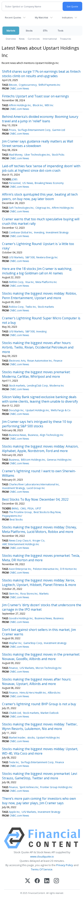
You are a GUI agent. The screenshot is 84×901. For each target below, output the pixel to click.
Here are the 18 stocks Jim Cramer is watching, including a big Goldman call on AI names (37, 270)
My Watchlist (41, 17)
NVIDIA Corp (16, 282)
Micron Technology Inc (49, 668)
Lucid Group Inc (36, 488)
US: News (27, 183)
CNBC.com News (19, 88)
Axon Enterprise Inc (20, 569)
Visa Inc (29, 282)
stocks (31, 737)
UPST (38, 508)
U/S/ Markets (16, 257)
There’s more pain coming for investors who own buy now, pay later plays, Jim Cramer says (39, 800)
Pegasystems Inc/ (12, 516)
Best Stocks (16, 519)
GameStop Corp (32, 643)
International (50, 38)
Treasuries (65, 38)
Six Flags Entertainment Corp (34, 130)
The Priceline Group (20, 512)
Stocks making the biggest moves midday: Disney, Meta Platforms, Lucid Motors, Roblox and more (39, 529)
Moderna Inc (57, 385)
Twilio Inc (30, 307)
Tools (60, 30)
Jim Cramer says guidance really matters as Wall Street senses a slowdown (37, 143)
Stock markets (46, 307)
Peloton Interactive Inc (46, 569)
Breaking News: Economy (49, 183)
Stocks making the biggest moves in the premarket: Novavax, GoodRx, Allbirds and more (41, 656)
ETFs (45, 30)
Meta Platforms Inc (46, 282)
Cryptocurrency (28, 85)
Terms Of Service (41, 869)
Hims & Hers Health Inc (33, 692)
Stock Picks (58, 154)
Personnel (15, 183)
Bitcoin (13, 85)
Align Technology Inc (51, 435)
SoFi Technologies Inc (21, 207)
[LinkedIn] (47, 881)
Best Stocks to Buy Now (47, 512)
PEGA (31, 508)
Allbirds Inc (54, 692)
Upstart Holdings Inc (37, 410)
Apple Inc (14, 812)
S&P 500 (30, 257)
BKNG (15, 508)
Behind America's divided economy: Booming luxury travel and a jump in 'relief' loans (40, 118)
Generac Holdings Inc (59, 459)
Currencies (34, 38)
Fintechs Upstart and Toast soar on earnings (35, 96)
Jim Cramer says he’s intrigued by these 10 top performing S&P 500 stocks (37, 423)
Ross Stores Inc (29, 593)
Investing (39, 232)
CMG (23, 508)
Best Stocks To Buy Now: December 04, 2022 (35, 499)
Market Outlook (50, 713)
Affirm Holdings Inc (20, 105)
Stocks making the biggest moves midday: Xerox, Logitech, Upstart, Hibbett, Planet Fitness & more (39, 582)
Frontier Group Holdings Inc (56, 787)
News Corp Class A (20, 540)
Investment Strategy (57, 232)
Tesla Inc (14, 762)
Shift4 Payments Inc (49, 85)
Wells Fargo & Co (61, 410)
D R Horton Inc (68, 569)
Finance (58, 360)
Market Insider (17, 737)
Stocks (29, 30)
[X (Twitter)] (27, 881)
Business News (17, 435)
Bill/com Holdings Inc (33, 459)
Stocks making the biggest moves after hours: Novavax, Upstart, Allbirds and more (36, 681)
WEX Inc (49, 105)
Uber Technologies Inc (37, 154)
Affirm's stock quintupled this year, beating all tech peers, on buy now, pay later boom (40, 196)
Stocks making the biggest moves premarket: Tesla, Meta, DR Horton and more (41, 557)
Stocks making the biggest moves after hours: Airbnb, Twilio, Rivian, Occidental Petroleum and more (37, 347)
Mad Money (15, 154)
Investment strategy (55, 643)
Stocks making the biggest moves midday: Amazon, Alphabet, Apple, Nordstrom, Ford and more (40, 448)
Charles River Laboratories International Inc (34, 484)
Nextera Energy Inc (47, 257)
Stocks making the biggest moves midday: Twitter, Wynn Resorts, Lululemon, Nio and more (39, 726)
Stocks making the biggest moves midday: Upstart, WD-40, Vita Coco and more (40, 751)
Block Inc (38, 105)
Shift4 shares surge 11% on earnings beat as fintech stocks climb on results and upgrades (41, 73)
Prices (12, 130)
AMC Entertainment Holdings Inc (20, 544)
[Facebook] (37, 881)
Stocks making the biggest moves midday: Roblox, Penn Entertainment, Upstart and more (39, 295)
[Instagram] (56, 881)
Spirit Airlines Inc (29, 787)
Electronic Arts (17, 360)
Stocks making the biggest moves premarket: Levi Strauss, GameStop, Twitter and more (39, 775)
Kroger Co (38, 540)
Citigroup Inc (42, 207)
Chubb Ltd (15, 713)
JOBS (14, 179)
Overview (11, 38)
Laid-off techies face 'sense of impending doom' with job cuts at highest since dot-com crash (41, 168)
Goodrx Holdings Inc (21, 618)
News (21, 38)
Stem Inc (14, 593)
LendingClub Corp (37, 385)
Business (33, 435)
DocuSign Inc (16, 410)
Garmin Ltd (58, 130)
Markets (11, 30)
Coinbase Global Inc (20, 232)
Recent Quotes (13, 17)
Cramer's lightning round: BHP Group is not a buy (39, 704)
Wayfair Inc (15, 643)
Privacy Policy (64, 865)
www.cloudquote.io (42, 856)
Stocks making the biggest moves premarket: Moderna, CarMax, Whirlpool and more (36, 374)
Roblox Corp (16, 307)
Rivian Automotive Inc (39, 360)
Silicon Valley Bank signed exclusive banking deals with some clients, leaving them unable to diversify (40, 399)
